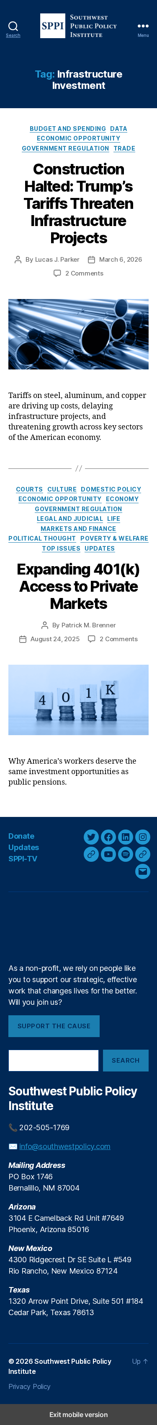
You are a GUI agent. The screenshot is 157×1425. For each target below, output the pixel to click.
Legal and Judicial (70, 518)
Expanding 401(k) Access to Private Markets (78, 586)
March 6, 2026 (120, 259)
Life (113, 518)
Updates (100, 548)
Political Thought (42, 538)
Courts (29, 489)
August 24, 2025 (55, 639)
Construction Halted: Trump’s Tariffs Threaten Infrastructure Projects (78, 203)
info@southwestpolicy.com (65, 1146)
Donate (21, 836)
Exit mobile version (78, 1414)
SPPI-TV (22, 858)
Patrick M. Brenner (89, 625)
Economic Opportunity (78, 138)
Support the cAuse (54, 1026)
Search (125, 1060)
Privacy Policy (29, 1386)
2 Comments (84, 273)
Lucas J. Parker (57, 259)
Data (118, 128)
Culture (62, 489)
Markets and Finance (78, 528)
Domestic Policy (111, 489)
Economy (122, 498)
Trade (124, 148)
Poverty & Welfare (114, 538)
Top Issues (61, 548)
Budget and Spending (68, 128)
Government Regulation (65, 148)
